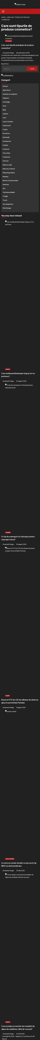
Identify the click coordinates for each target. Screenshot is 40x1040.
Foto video (6, 153)
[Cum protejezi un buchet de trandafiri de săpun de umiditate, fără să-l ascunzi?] (20, 947)
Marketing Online (9, 173)
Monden (5, 176)
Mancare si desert (9, 169)
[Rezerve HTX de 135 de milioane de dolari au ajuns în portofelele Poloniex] (20, 620)
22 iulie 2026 (20, 1034)
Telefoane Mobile (9, 192)
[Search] (36, 11)
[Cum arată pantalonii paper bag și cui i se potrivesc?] (20, 294)
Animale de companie (10, 94)
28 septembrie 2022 (23, 53)
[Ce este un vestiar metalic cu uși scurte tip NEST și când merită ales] (20, 784)
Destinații (6, 137)
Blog (4, 110)
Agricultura (7, 90)
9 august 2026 (21, 707)
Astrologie (6, 102)
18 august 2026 (21, 544)
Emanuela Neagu (8, 53)
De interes (6, 133)
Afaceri (5, 86)
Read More (5, 64)
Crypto (5, 129)
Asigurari (6, 98)
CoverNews (27, 1036)
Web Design (7, 208)
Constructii (6, 125)
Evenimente (7, 141)
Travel (5, 200)
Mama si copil (7, 165)
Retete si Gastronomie (10, 180)
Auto (4, 106)
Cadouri (5, 114)
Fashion (5, 145)
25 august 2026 (21, 381)
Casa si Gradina (8, 121)
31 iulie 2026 (20, 870)
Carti (4, 117)
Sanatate (6, 184)
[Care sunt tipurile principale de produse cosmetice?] (20, 37)
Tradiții (5, 196)
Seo (4, 188)
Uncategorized (8, 204)
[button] (3, 11)
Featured (6, 149)
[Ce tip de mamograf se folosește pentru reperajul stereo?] (20, 457)
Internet (6, 161)
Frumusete (8, 41)
